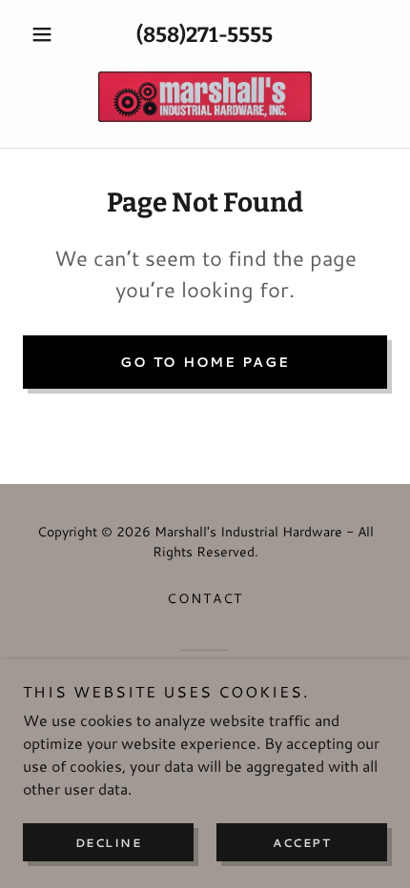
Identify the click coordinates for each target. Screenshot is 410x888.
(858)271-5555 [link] (204, 35)
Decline (108, 843)
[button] (50, 34)
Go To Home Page (204, 362)
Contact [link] (205, 598)
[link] (205, 96)
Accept (302, 843)
